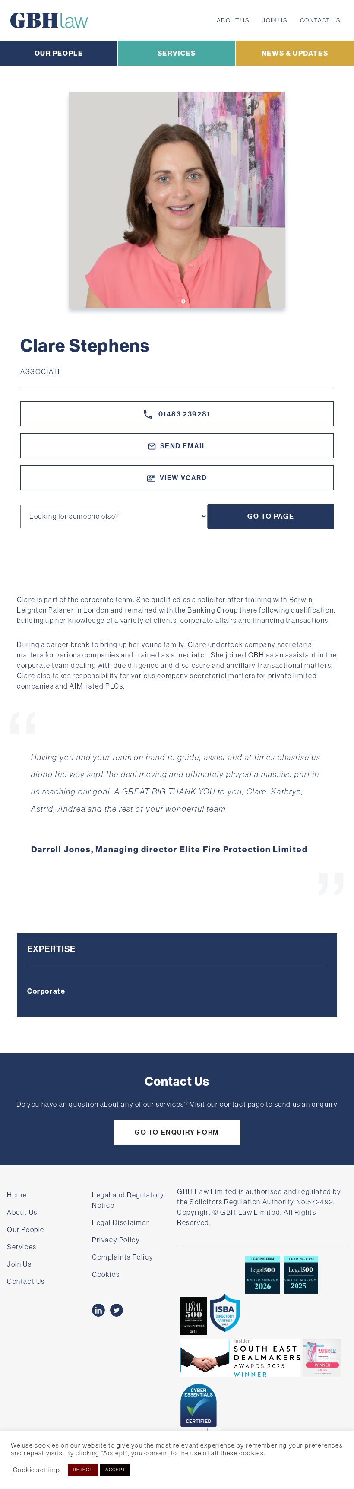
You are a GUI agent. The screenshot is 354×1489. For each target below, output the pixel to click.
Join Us (274, 20)
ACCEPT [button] (115, 1470)
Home (17, 1195)
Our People (25, 1229)
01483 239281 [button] (183, 414)
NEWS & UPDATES (295, 53)
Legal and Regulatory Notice (128, 1200)
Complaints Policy (122, 1257)
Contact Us (320, 20)
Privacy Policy (116, 1239)
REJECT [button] (83, 1470)
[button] (17, 803)
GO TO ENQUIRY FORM (177, 1132)
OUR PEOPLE (59, 53)
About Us (233, 20)
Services (22, 1246)
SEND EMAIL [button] (183, 445)
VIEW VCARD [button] (183, 477)
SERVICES (177, 53)
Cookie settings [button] (37, 1470)
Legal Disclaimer (120, 1222)
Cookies (106, 1274)
